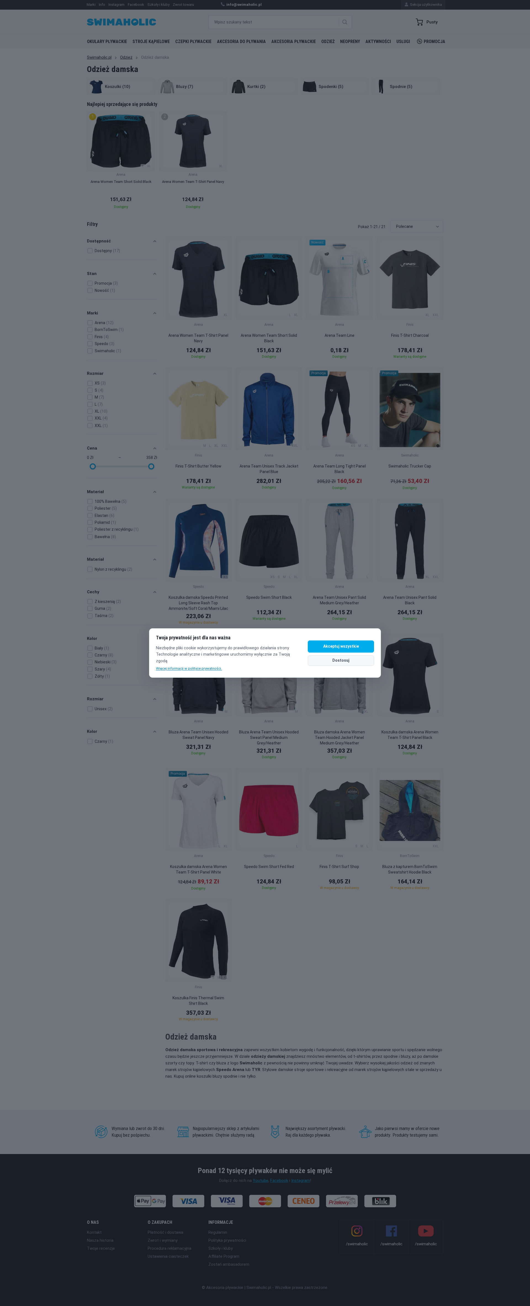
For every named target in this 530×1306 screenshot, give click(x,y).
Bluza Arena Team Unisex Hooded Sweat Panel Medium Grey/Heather (269, 737)
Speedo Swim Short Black (269, 597)
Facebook (279, 1180)
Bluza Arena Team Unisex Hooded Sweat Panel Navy (198, 735)
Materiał (95, 491)
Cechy (93, 591)
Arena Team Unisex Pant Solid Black (409, 600)
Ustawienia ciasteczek (168, 1256)
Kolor (92, 638)
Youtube (260, 1180)
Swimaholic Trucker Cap (409, 466)
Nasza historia (100, 1240)
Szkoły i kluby (220, 1248)
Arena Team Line (339, 335)
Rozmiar (95, 373)
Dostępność (99, 241)
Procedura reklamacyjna (169, 1248)
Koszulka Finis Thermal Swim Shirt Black (198, 1001)
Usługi (403, 41)
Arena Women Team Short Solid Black (269, 338)
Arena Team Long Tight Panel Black (339, 469)
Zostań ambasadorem (228, 1264)
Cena (92, 448)
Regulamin (217, 1232)
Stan (92, 273)
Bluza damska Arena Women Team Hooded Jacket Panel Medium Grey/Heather (339, 737)
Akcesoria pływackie (293, 41)
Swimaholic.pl (99, 57)
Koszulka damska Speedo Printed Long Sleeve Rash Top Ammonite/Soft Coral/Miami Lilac (198, 603)
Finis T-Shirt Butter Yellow (198, 466)
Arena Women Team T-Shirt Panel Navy (198, 338)
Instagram (300, 1180)
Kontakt (94, 1232)
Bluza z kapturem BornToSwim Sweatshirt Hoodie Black (409, 869)
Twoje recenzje (101, 1248)
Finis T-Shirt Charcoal (410, 335)
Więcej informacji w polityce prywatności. (189, 668)
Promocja (434, 41)
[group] (121, 161)
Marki (92, 313)
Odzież (328, 41)
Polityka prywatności (227, 1240)
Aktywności (378, 41)
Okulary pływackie (107, 41)
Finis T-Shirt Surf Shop (339, 866)
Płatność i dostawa (165, 1232)
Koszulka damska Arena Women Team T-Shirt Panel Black (409, 735)
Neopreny (350, 41)
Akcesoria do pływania (241, 41)
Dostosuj (340, 660)
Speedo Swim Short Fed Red (269, 866)
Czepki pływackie (193, 41)
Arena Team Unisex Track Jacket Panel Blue (269, 469)
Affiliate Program (223, 1256)
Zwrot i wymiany (162, 1240)
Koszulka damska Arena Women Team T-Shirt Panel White (198, 869)
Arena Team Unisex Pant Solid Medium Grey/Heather (339, 600)
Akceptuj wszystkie (341, 646)
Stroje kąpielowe (151, 41)
